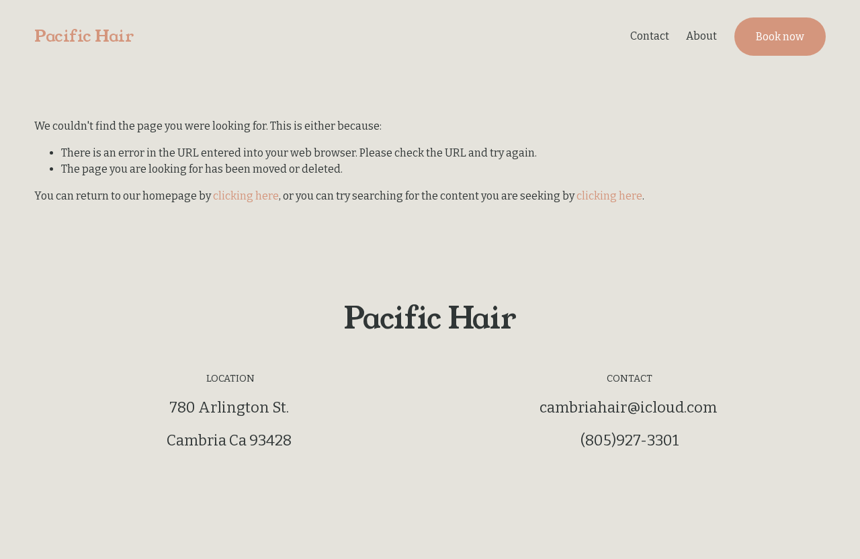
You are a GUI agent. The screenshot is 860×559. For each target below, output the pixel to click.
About (701, 36)
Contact (649, 36)
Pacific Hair (83, 36)
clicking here (246, 195)
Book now (780, 36)
